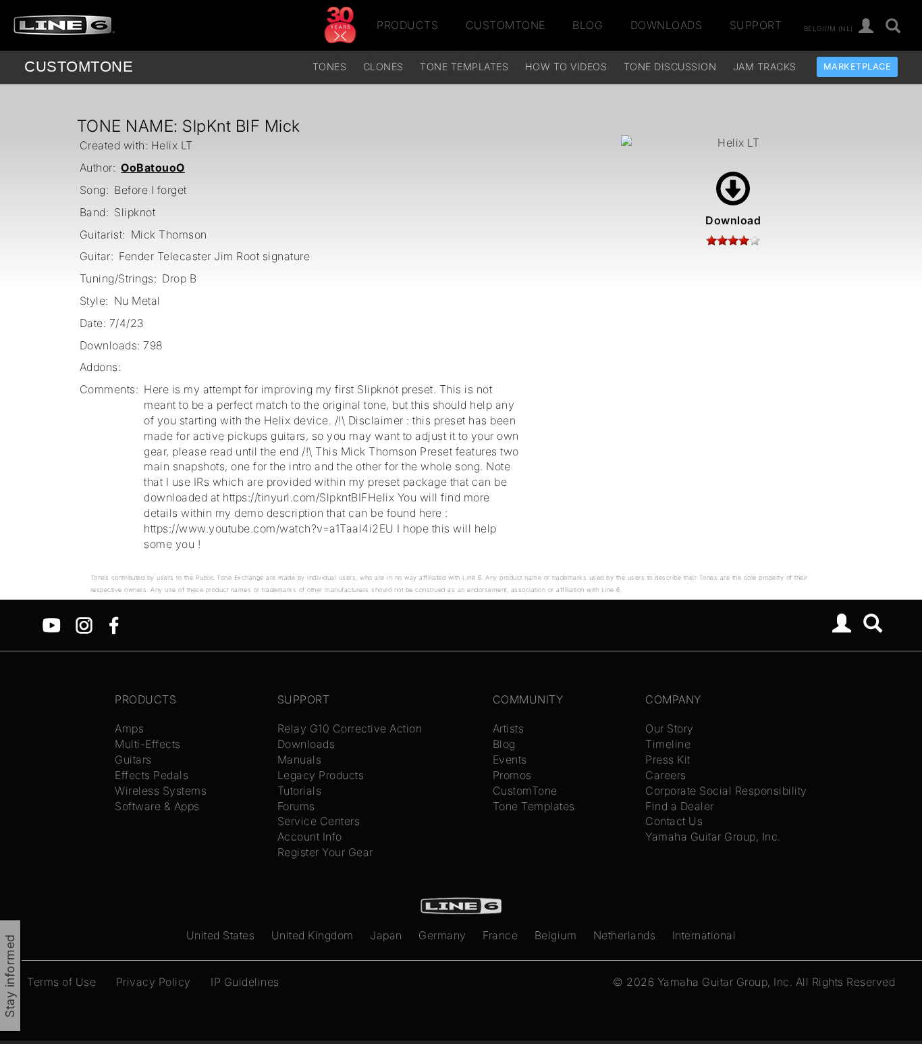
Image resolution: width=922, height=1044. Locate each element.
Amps (129, 728)
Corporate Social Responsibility (726, 790)
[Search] (893, 27)
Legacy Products (320, 775)
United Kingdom (312, 935)
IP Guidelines (245, 982)
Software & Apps (157, 806)
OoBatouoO (153, 167)
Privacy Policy (153, 982)
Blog (587, 25)
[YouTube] (51, 624)
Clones (383, 66)
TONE (78, 66)
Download (733, 220)
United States (220, 935)
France (500, 935)
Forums (296, 806)
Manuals (299, 759)
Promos (512, 775)
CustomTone (505, 25)
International (704, 935)
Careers (665, 775)
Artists (508, 728)
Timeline (667, 744)
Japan (386, 935)
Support (756, 25)
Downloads (666, 25)
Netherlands (624, 935)
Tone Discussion (670, 66)
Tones (330, 66)
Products (407, 25)
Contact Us (674, 821)
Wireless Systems (161, 790)
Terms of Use (61, 982)
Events (510, 759)
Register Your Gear (325, 852)
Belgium (556, 935)
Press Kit (667, 759)
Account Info (309, 836)
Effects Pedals (151, 775)
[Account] (866, 27)
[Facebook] (114, 624)
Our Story (669, 728)
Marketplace (857, 66)
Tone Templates (464, 66)
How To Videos (566, 66)
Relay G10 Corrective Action (350, 728)
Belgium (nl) (828, 28)
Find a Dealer (679, 806)
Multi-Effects (148, 744)
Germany (442, 935)
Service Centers (318, 821)
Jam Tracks (764, 66)
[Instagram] (84, 624)
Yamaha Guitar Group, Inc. (713, 836)
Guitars (133, 759)
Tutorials (299, 790)
